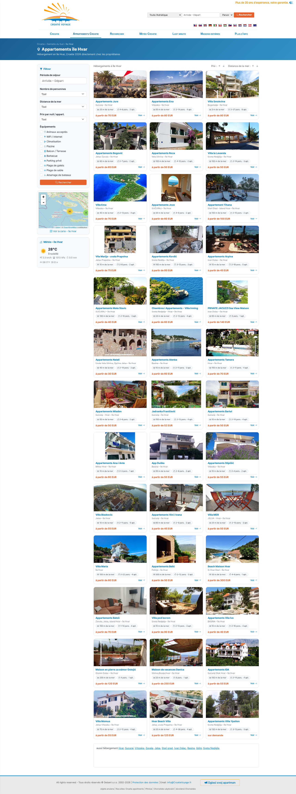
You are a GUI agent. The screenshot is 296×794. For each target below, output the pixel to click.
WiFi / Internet (54, 136)
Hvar (121, 748)
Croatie (54, 33)
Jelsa (157, 748)
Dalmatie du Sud (55, 44)
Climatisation (54, 141)
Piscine (50, 146)
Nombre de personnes (53, 88)
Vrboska (139, 748)
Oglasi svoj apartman (222, 782)
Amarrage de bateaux (59, 175)
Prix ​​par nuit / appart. (52, 114)
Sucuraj (129, 748)
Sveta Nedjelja (211, 748)
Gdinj (199, 748)
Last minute (179, 33)
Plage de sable (55, 170)
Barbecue (52, 155)
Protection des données (145, 782)
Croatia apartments (135, 789)
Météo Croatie (148, 33)
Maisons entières (210, 33)
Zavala (149, 748)
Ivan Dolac (180, 748)
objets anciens (107, 789)
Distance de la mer (50, 101)
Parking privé (54, 160)
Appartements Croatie (86, 33)
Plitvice (148, 789)
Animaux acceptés (57, 131)
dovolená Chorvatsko (186, 789)
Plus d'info (241, 33)
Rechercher (245, 15)
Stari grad (167, 748)
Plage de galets (55, 165)
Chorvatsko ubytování (164, 789)
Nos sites (120, 789)
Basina (191, 748)
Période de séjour (50, 75)
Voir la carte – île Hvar (64, 231)
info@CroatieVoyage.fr (179, 782)
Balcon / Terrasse (56, 151)
